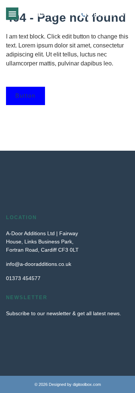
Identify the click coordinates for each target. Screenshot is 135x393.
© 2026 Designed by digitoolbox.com (67, 384)
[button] (12, 13)
